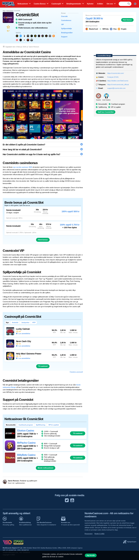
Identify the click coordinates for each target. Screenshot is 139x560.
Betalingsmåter (67, 33)
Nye (7, 322)
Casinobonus (66, 20)
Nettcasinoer (22, 4)
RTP (34, 322)
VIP (62, 24)
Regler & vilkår (99, 533)
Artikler (100, 4)
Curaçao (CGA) (112, 77)
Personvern (89, 533)
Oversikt (64, 16)
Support (64, 37)
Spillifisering (102, 107)
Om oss (110, 4)
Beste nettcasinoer (45, 468)
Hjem (4, 10)
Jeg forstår (91, 555)
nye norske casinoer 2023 (22, 167)
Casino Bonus (40, 4)
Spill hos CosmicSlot (106, 112)
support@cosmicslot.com (116, 88)
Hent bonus (127, 20)
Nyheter (90, 4)
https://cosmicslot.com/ (115, 73)
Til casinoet (43, 366)
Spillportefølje (66, 28)
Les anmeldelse (24, 333)
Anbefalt (15, 322)
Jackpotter (25, 322)
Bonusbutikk (11, 425)
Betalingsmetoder (73, 4)
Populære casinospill (76, 372)
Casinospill (56, 4)
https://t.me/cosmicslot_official (118, 84)
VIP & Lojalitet (116, 107)
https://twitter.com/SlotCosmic (117, 81)
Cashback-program (118, 104)
